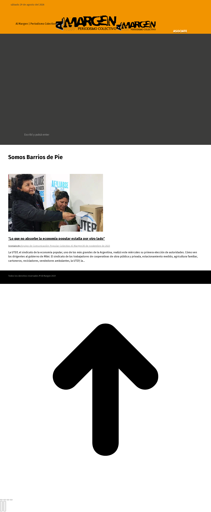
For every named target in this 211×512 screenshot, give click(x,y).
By (50, 246)
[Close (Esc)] (1, 499)
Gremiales (13, 246)
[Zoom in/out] (11, 499)
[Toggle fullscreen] (8, 499)
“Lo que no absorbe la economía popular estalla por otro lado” (56, 239)
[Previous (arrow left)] (1, 506)
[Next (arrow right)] (4, 506)
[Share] (4, 499)
